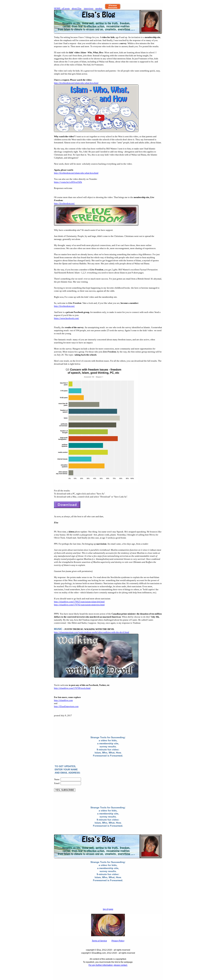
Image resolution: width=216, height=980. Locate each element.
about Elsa (76, 8)
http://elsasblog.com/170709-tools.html (72, 688)
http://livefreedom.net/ (64, 203)
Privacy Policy (118, 941)
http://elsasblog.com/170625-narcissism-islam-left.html (79, 601)
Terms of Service (99, 941)
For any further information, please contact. (108, 965)
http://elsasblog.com (63, 700)
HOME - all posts (62, 8)
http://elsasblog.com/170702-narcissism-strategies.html (79, 604)
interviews (88, 8)
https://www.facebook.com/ (66, 318)
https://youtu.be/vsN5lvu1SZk (68, 182)
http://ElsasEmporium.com (66, 706)
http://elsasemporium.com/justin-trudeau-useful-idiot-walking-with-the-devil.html (91, 632)
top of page (108, 909)
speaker (98, 8)
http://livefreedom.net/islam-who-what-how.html (76, 83)
